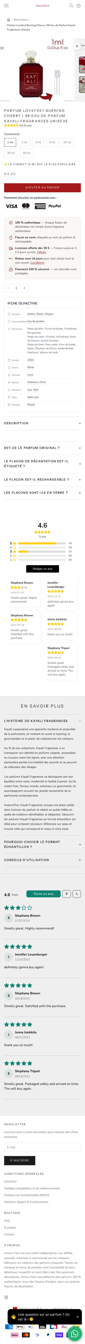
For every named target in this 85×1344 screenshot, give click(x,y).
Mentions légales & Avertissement (26, 1202)
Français (60, 1308)
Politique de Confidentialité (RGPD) (26, 1195)
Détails (41, 252)
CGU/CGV (10, 1182)
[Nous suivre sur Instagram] (6, 1297)
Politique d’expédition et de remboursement (32, 1188)
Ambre (31, 314)
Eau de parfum (35, 321)
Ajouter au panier (42, 187)
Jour (29, 390)
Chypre (49, 314)
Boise (40, 314)
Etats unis (33, 397)
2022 (30, 360)
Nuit (35, 390)
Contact (9, 1234)
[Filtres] (66, 894)
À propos (10, 1228)
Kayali (31, 404)
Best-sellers (21, 19)
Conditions (37, 263)
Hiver (42, 382)
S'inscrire (19, 1160)
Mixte (30, 367)
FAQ (7, 1221)
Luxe (30, 375)
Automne (32, 382)
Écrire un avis (43, 894)
